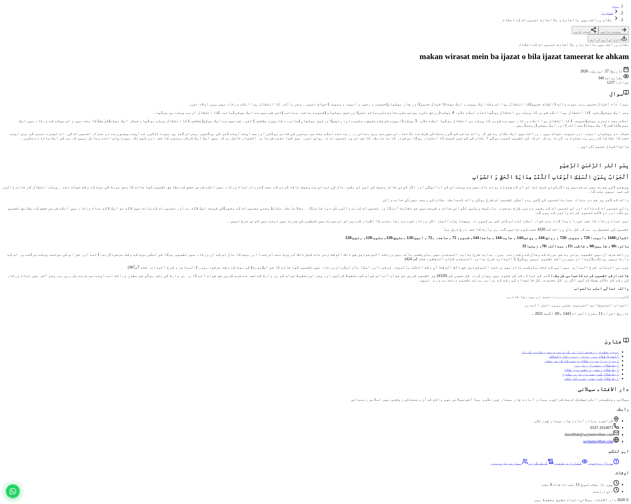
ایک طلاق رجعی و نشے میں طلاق (591, 369)
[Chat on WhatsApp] (13, 491)
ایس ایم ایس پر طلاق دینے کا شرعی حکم (582, 361)
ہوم (615, 6)
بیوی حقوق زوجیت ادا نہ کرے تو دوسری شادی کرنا (570, 352)
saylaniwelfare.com (598, 441)
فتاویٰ (607, 13)
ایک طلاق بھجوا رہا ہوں (596, 365)
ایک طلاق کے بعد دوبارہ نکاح (590, 374)
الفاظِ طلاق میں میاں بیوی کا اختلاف (584, 356)
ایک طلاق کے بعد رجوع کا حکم (591, 378)
